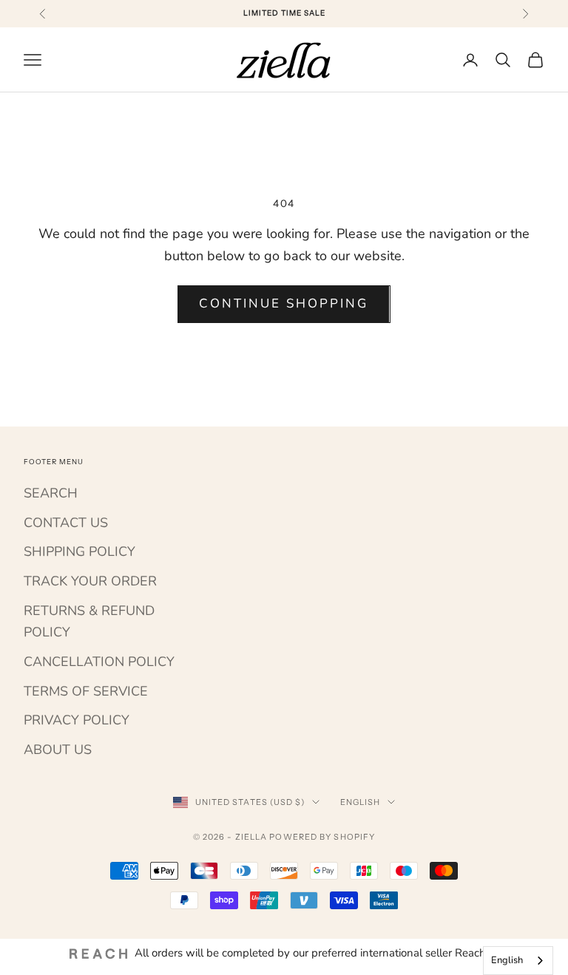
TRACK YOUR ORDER (90, 581)
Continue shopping (283, 303)
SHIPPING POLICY (79, 551)
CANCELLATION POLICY (99, 661)
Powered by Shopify (322, 837)
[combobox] (518, 960)
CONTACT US (66, 522)
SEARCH (51, 493)
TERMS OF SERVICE (86, 691)
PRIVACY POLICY (76, 720)
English (360, 802)
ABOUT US (58, 749)
